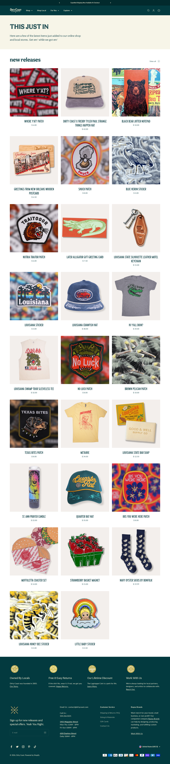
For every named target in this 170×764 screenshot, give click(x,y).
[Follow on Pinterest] (29, 746)
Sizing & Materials (107, 717)
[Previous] (59, 3)
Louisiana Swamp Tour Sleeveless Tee (34, 389)
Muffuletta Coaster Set (33, 580)
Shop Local (41, 10)
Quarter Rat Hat (85, 516)
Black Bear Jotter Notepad (136, 121)
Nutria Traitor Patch (34, 257)
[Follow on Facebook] (11, 746)
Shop (28, 10)
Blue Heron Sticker (136, 189)
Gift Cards (104, 721)
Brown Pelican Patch (136, 389)
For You (54, 10)
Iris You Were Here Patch (136, 516)
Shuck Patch (85, 189)
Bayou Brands (153, 719)
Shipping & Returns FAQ (110, 713)
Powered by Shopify (32, 755)
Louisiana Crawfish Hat (85, 325)
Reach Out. (130, 689)
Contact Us (104, 726)
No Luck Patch (85, 389)
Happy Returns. (62, 686)
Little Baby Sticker (85, 644)
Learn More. (92, 686)
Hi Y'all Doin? (136, 325)
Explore (67, 10)
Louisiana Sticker (34, 325)
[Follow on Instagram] (23, 746)
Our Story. (14, 686)
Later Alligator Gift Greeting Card (85, 257)
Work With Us (137, 733)
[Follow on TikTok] (35, 746)
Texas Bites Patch (34, 453)
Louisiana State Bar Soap (136, 453)
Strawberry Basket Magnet (85, 580)
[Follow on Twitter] (17, 746)
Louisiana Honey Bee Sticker (34, 644)
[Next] (110, 3)
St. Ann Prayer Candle (34, 516)
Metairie (84, 453)
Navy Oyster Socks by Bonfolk (136, 580)
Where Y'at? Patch (34, 121)
